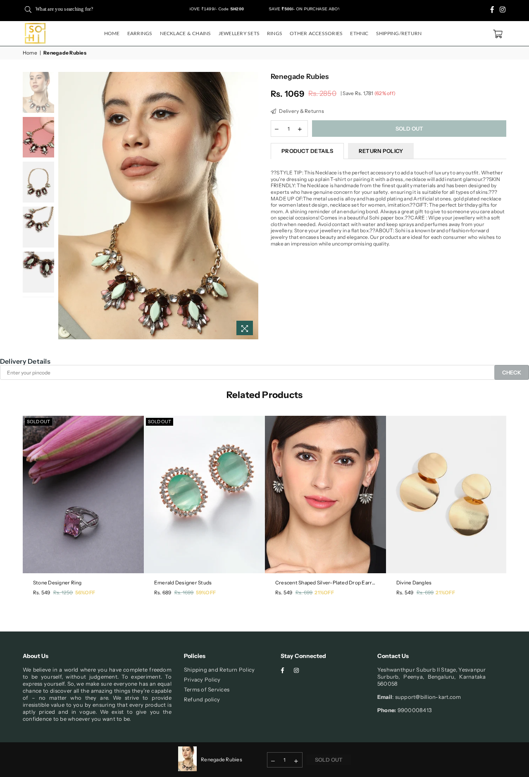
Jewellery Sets (239, 33)
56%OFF (85, 592)
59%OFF (206, 592)
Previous (65, 205)
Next (251, 205)
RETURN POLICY (381, 151)
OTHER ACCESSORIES (316, 33)
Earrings (140, 33)
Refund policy (202, 699)
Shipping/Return (399, 33)
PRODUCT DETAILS (307, 151)
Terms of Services (206, 689)
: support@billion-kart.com (426, 697)
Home (112, 33)
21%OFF (324, 592)
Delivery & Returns (301, 111)
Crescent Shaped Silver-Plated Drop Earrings (325, 582)
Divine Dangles (413, 582)
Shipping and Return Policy (219, 669)
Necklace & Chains (185, 33)
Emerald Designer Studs (183, 582)
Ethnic (359, 33)
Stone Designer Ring (57, 582)
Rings (274, 33)
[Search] (28, 9)
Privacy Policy (202, 679)
